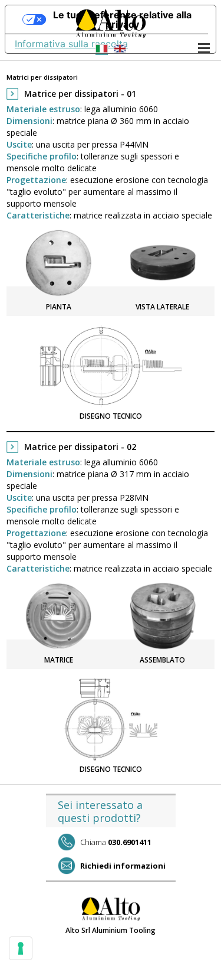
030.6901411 (115, 842)
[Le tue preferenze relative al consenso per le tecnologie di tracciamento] (20, 948)
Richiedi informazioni (123, 865)
